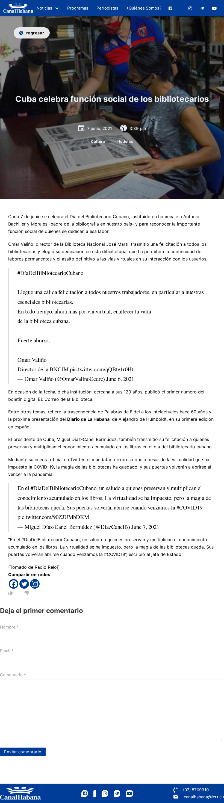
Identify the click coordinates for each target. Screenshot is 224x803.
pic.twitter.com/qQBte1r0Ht (101, 369)
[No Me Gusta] (27, 592)
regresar (35, 32)
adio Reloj (47, 567)
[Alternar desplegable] (57, 8)
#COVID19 (189, 507)
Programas (77, 8)
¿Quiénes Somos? (143, 8)
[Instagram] (35, 584)
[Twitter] (24, 584)
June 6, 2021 (120, 379)
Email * (7, 650)
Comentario (13, 674)
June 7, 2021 (145, 527)
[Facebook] (13, 584)
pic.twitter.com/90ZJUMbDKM (53, 517)
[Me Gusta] (10, 592)
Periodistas (107, 8)
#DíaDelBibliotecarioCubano (50, 273)
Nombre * (9, 627)
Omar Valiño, (21, 244)
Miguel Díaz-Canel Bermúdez (87, 439)
